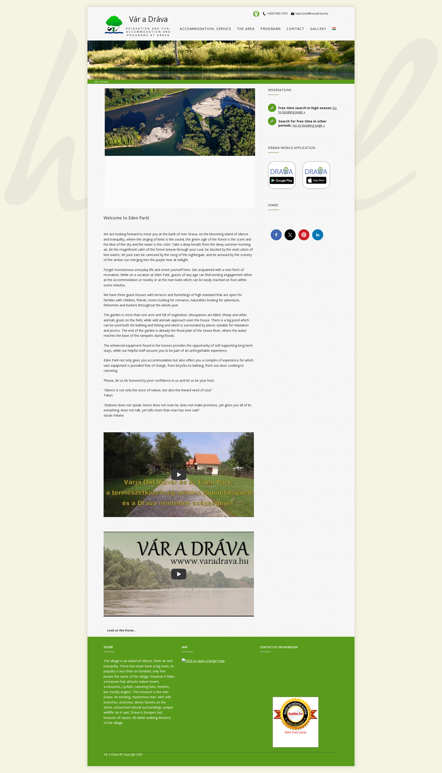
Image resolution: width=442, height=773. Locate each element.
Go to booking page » (309, 125)
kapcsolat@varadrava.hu (312, 13)
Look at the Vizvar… (121, 630)
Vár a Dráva (148, 25)
